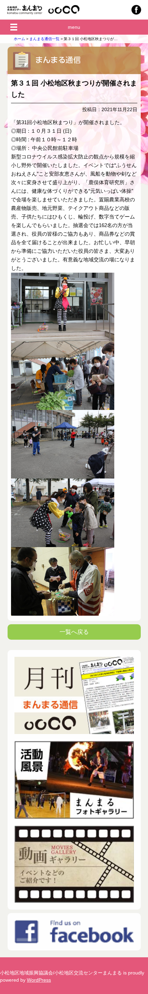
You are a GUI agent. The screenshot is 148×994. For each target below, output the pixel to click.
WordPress (39, 980)
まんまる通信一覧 (44, 39)
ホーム (19, 39)
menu (74, 27)
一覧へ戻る (74, 632)
